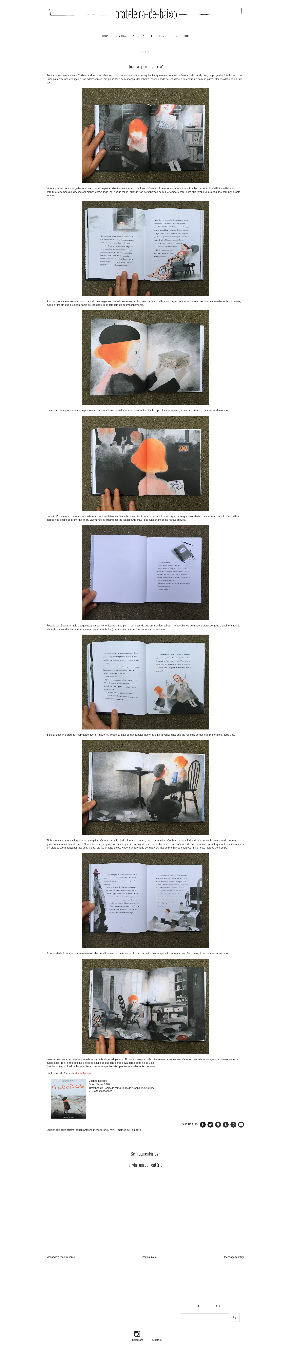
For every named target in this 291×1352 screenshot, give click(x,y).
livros (121, 36)
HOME (106, 36)
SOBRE (188, 36)
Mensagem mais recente (61, 1256)
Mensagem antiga (234, 1256)
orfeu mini (109, 1129)
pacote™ (139, 36)
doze (64, 1129)
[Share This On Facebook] (203, 1124)
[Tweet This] (211, 1124)
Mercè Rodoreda (84, 1073)
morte (99, 1129)
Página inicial (149, 1256)
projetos (158, 36)
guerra (71, 1129)
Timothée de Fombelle (128, 1129)
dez (58, 1129)
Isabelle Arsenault (85, 1129)
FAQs (174, 36)
